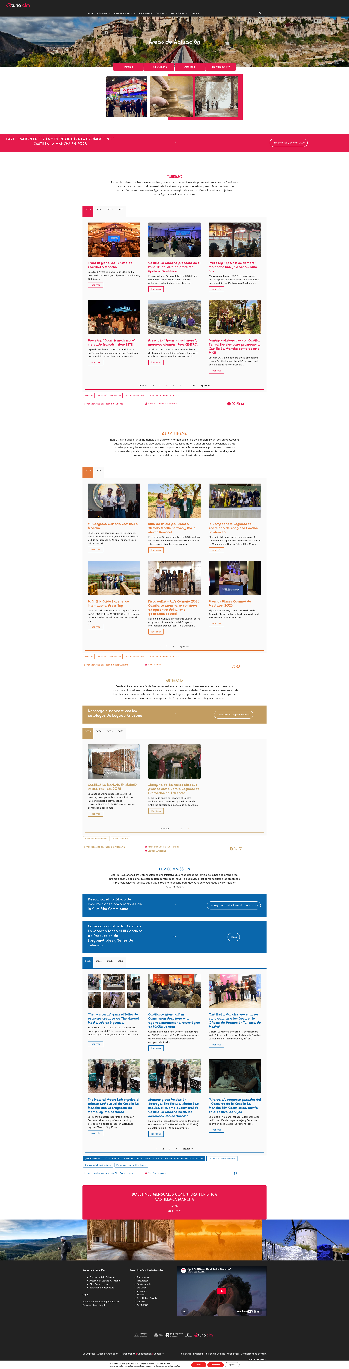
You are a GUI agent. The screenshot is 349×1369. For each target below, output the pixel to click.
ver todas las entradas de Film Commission (109, 1173)
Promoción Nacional (135, 395)
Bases (234, 936)
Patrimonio (143, 1277)
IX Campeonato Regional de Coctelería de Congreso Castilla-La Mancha (233, 528)
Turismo (128, 66)
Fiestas (141, 1294)
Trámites (159, 13)
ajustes (177, 1366)
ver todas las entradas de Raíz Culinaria (107, 664)
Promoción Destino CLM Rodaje (131, 1165)
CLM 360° (142, 1305)
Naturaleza (142, 1280)
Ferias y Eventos (120, 838)
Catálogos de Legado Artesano (233, 714)
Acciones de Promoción (96, 838)
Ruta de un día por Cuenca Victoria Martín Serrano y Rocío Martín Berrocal (172, 528)
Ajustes (232, 1364)
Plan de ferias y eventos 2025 (289, 142)
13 (194, 385)
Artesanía (189, 66)
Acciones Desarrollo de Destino (164, 395)
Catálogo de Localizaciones (98, 1165)
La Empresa (101, 13)
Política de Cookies (215, 1353)
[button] (260, 13)
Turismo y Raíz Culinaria (102, 1277)
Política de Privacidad (94, 1301)
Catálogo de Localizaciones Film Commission (234, 905)
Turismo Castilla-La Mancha (162, 403)
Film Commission (220, 66)
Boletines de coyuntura (101, 1287)
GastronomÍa (144, 1284)
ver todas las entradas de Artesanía (105, 846)
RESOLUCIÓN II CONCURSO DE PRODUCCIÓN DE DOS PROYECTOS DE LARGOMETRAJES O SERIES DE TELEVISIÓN (144, 1158)
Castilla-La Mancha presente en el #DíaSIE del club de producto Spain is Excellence (174, 267)
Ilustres (141, 1301)
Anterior (143, 385)
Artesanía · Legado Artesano (104, 1280)
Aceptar (198, 1364)
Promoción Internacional (109, 395)
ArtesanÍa (142, 1291)
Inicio (90, 13)
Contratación (144, 1353)
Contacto (195, 13)
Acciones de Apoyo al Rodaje (222, 1158)
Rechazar (215, 1364)
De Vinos (141, 1287)
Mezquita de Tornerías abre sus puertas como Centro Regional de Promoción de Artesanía (174, 789)
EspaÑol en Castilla (147, 1298)
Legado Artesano (157, 850)
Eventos (89, 395)
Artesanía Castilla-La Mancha (163, 846)
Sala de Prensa (177, 13)
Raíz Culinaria (159, 66)
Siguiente (205, 385)
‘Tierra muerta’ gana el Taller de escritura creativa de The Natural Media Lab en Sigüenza (113, 1018)
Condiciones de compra (254, 1353)
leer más (95, 284)
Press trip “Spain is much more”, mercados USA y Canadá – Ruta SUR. (233, 267)
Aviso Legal (99, 1305)
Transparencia (145, 13)
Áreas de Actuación (123, 13)
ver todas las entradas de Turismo (104, 403)
